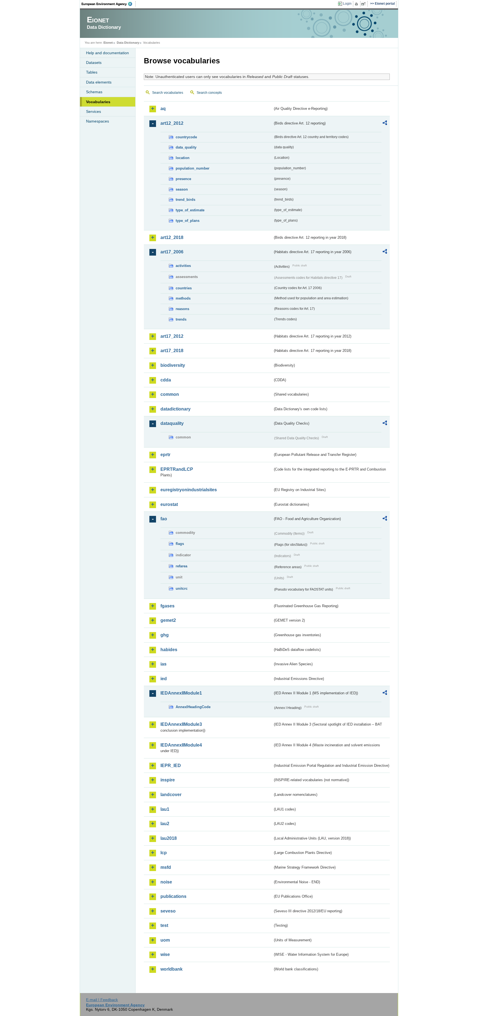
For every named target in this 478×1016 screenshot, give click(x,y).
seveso (168, 911)
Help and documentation (107, 53)
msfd (165, 867)
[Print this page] (357, 4)
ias (163, 664)
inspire (167, 780)
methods (183, 298)
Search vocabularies (167, 92)
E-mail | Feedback (102, 999)
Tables (91, 72)
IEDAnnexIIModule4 (181, 745)
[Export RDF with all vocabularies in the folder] (385, 123)
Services (93, 111)
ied (163, 678)
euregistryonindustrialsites (188, 489)
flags (180, 544)
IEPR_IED (170, 765)
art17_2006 (171, 252)
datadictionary (175, 409)
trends (181, 319)
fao (163, 518)
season (182, 189)
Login (347, 3)
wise (165, 954)
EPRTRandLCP (176, 469)
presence (183, 179)
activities (183, 266)
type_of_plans (187, 221)
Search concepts (209, 92)
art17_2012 (171, 336)
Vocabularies (98, 102)
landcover (170, 794)
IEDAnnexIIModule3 (181, 724)
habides (168, 649)
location (182, 158)
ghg (164, 635)
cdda (165, 380)
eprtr (165, 454)
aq (163, 108)
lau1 (164, 809)
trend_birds (185, 200)
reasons (182, 309)
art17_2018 (171, 350)
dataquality (172, 423)
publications (173, 896)
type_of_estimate (190, 210)
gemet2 (168, 620)
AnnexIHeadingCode (193, 707)
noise (166, 882)
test (164, 925)
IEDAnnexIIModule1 (181, 693)
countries (184, 288)
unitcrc (182, 588)
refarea (181, 566)
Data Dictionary (128, 42)
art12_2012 (171, 123)
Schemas (94, 92)
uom (165, 940)
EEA (109, 4)
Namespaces (97, 121)
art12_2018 (171, 237)
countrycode (186, 137)
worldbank (171, 969)
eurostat (169, 504)
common (169, 394)
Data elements (98, 82)
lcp (163, 852)
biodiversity (172, 365)
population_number (192, 168)
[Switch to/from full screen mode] (364, 4)
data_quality (186, 147)
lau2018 (168, 838)
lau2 (164, 823)
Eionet (108, 42)
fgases (167, 606)
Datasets (94, 62)
